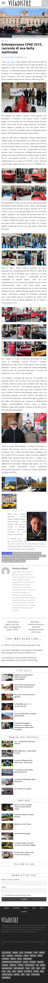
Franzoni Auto (29, 965)
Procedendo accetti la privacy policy (17, 895)
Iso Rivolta (28, 971)
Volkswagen (6, 978)
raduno (41, 952)
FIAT (3, 956)
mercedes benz (7, 968)
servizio (12, 373)
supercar (5, 959)
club (34, 553)
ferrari (15, 952)
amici (19, 553)
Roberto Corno (33, 558)
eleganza (5, 965)
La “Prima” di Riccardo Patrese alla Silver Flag (21, 645)
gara (8, 971)
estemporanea (6, 556)
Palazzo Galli (41, 556)
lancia (26, 956)
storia (25, 962)
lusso (19, 959)
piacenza (16, 558)
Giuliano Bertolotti (29, 361)
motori (13, 959)
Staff (34, 908)
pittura (23, 558)
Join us (42, 908)
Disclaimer (16, 908)
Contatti (24, 911)
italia (27, 968)
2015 (14, 553)
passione (32, 962)
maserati (10, 956)
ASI (37, 965)
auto (21, 952)
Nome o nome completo (10, 879)
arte (33, 968)
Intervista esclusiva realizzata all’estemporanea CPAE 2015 (36, 628)
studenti (14, 561)
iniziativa (27, 556)
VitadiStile (18, 956)
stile (35, 952)
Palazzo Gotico (7, 558)
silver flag (5, 561)
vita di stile (35, 974)
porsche (40, 962)
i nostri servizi (7, 974)
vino (38, 968)
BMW (14, 971)
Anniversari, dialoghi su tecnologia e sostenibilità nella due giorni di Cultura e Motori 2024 (22, 651)
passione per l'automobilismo (11, 962)
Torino (36, 971)
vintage (20, 965)
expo (20, 556)
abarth (20, 971)
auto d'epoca (27, 553)
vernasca (22, 561)
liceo (33, 556)
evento (15, 556)
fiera (27, 974)
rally (42, 971)
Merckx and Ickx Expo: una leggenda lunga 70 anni (12, 627)
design (43, 965)
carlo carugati (19, 968)
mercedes (13, 965)
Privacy (26, 908)
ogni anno (10, 62)
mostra (16, 974)
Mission (6, 908)
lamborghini (27, 959)
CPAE (39, 553)
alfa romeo (28, 952)
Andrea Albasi (9, 57)
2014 (3, 971)
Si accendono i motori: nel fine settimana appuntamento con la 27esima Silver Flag (19, 659)
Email (4, 887)
